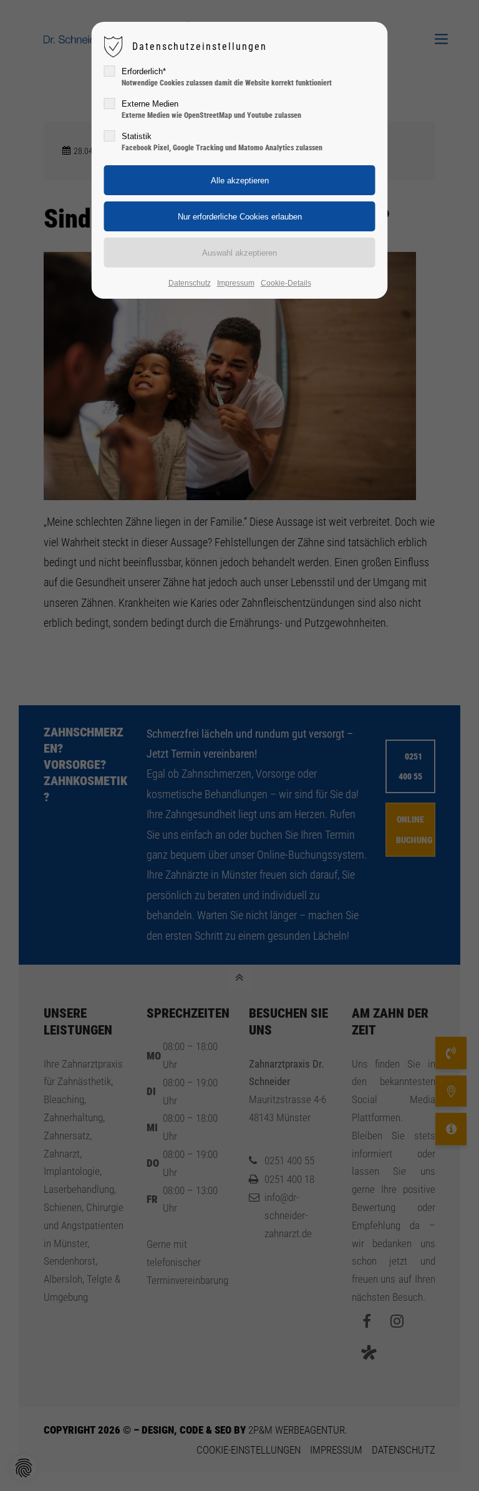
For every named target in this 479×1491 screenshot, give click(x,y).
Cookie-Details (286, 283)
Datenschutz (189, 283)
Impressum (235, 283)
